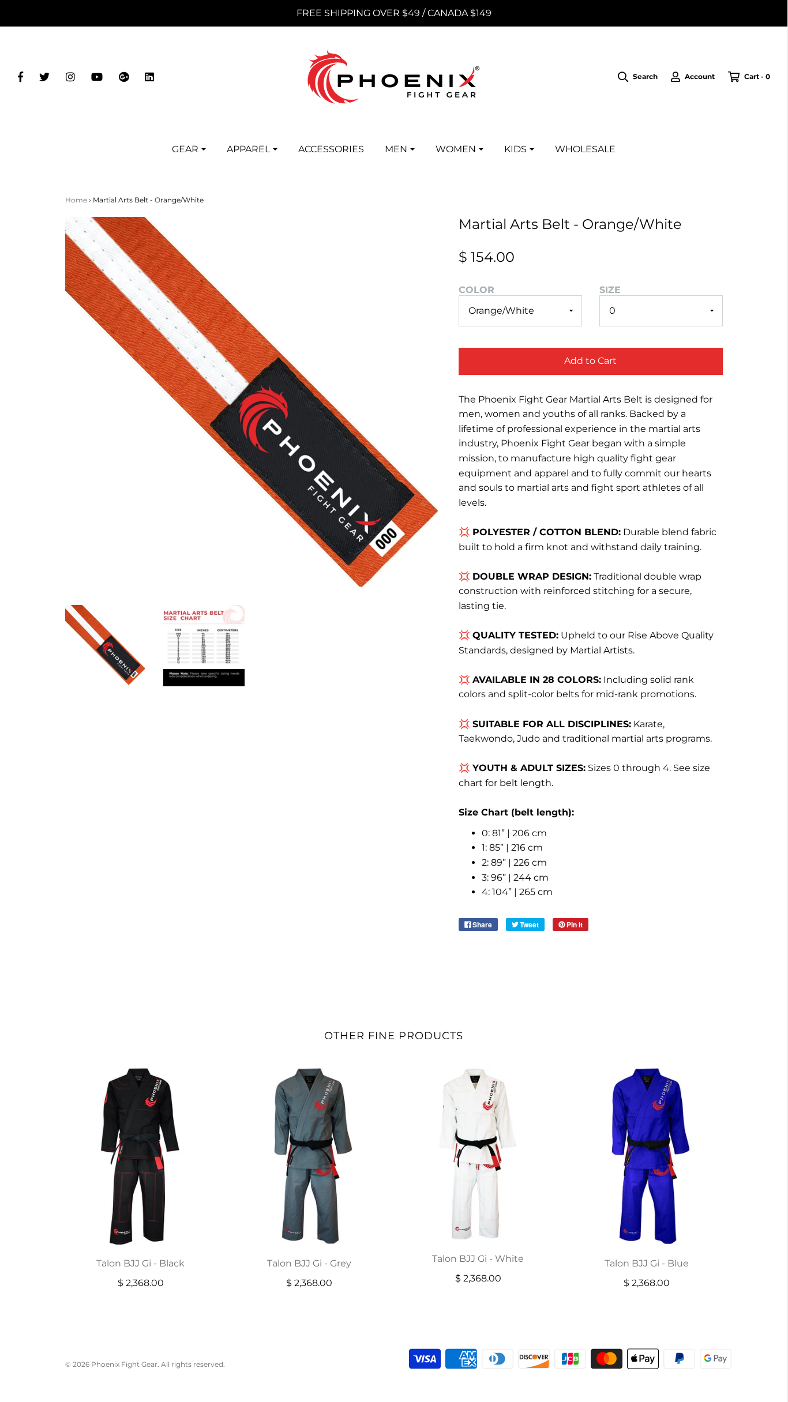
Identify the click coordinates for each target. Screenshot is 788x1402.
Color (476, 289)
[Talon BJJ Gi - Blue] (647, 1156)
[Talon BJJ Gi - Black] (141, 1156)
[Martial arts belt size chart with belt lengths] (204, 645)
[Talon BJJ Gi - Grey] (309, 1156)
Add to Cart (590, 360)
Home (76, 200)
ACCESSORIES (331, 149)
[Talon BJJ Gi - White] (478, 1153)
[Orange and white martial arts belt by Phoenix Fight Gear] (106, 645)
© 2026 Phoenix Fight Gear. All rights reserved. (145, 1364)
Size (610, 289)
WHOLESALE (585, 149)
